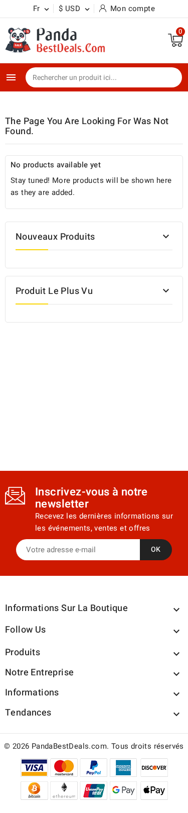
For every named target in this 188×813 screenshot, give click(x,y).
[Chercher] (167, 77)
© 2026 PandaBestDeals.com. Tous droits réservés (94, 746)
